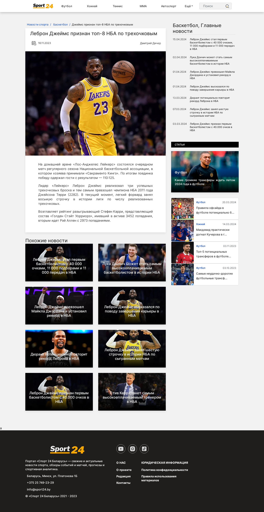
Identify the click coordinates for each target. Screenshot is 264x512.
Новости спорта (37, 24)
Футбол (66, 6)
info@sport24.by (38, 489)
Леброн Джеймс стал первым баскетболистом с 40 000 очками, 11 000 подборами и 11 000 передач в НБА (59, 266)
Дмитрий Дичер (150, 43)
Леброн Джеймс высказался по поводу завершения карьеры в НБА (132, 311)
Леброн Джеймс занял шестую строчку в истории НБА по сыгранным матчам (132, 354)
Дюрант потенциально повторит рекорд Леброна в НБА (59, 356)
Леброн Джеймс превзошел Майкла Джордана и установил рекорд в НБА (59, 311)
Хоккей (92, 6)
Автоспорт (168, 6)
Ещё (188, 6)
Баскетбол (60, 24)
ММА (143, 6)
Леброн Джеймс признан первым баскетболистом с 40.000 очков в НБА (59, 397)
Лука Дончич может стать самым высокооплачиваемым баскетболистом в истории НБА (131, 268)
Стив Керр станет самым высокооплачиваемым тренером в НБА (132, 397)
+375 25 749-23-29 (40, 482)
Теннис (118, 6)
